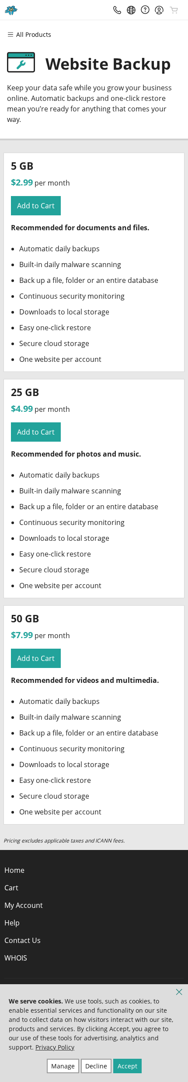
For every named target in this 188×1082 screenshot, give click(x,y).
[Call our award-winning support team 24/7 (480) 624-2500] (145, 10)
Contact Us (22, 940)
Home (14, 870)
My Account (23, 905)
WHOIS (15, 958)
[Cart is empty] (174, 10)
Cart (11, 888)
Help (12, 923)
